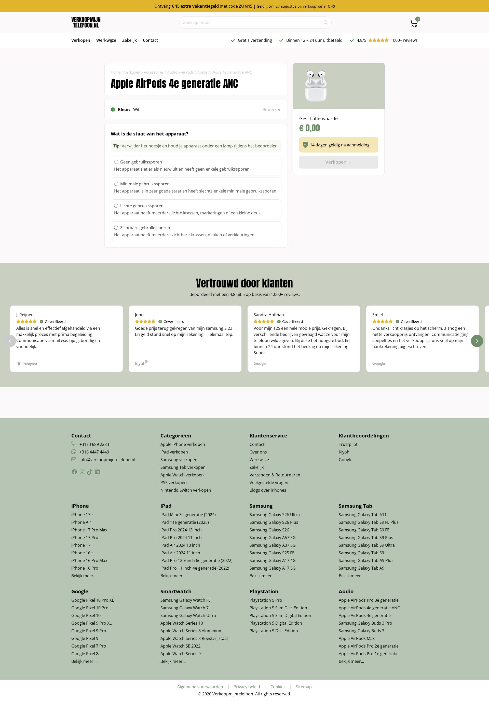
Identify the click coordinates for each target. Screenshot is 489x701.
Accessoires (154, 72)
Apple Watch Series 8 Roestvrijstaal (194, 638)
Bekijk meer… (84, 576)
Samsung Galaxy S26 (269, 530)
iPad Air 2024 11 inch (180, 553)
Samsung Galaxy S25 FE (272, 553)
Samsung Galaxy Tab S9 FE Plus (369, 522)
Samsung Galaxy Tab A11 (363, 514)
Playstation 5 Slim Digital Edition (280, 615)
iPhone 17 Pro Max (89, 530)
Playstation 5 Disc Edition (274, 631)
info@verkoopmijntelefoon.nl (107, 459)
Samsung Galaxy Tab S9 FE (364, 530)
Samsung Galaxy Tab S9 (361, 553)
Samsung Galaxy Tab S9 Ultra (367, 545)
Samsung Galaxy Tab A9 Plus (366, 560)
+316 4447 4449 (94, 452)
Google (345, 459)
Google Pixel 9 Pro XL (91, 623)
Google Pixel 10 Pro (89, 608)
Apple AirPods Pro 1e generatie (369, 653)
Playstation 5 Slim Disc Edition (278, 608)
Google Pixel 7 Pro (88, 646)
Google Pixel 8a (86, 653)
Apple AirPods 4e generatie (365, 615)
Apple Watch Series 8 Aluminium (191, 631)
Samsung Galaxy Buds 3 (361, 631)
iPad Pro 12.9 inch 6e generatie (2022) (196, 560)
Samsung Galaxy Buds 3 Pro (365, 623)
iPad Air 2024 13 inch (180, 545)
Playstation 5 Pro (266, 600)
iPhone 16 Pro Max (89, 560)
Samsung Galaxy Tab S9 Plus (366, 537)
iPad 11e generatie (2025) (184, 522)
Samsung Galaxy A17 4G (273, 560)
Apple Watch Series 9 (180, 653)
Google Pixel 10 (86, 615)
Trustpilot (348, 444)
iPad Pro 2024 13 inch (181, 530)
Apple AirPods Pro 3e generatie (369, 600)
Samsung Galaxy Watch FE (185, 600)
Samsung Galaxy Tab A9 (361, 568)
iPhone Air (81, 522)
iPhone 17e (82, 514)
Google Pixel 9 (84, 638)
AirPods (187, 72)
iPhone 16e (82, 553)
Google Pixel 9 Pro (88, 631)
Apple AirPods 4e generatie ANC (369, 608)
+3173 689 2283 (94, 444)
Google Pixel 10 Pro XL (92, 600)
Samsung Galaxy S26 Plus (274, 522)
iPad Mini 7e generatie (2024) (188, 514)
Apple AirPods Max (357, 638)
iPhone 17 (80, 545)
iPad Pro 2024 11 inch (181, 537)
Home (116, 72)
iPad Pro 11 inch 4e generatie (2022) (194, 568)
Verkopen (132, 72)
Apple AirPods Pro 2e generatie (369, 646)
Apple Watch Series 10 (181, 623)
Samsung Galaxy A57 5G (273, 537)
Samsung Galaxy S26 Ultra (275, 514)
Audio (172, 72)
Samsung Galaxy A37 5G (273, 545)
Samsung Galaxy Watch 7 (184, 608)
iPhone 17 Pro (84, 537)
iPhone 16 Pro (84, 568)
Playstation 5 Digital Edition (276, 623)
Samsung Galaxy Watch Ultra (188, 615)
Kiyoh (344, 452)
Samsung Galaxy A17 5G (273, 568)
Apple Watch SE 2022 (180, 646)
